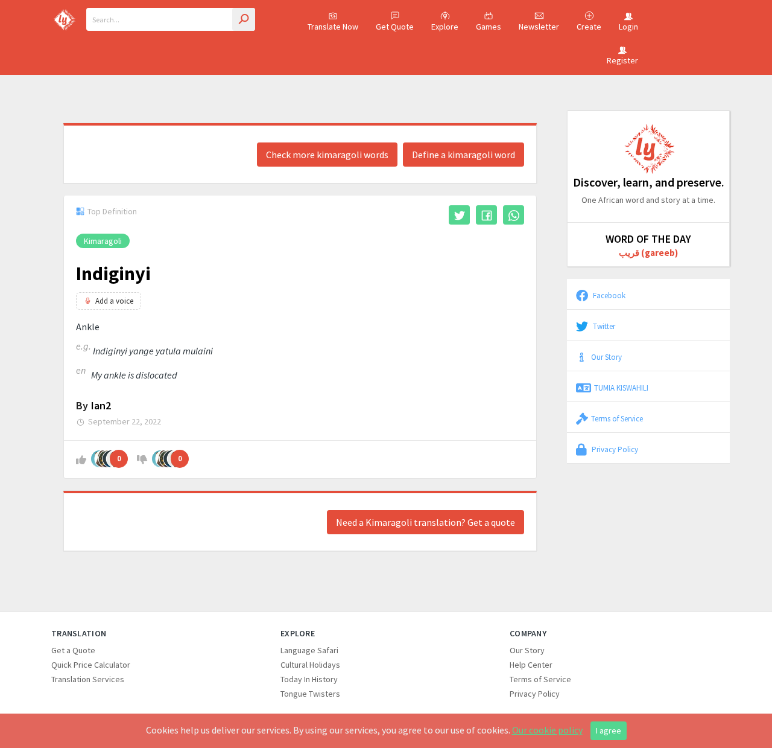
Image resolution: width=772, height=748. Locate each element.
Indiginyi (113, 273)
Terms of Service (617, 418)
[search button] (243, 19)
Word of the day (648, 239)
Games (488, 26)
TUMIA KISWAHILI (621, 387)
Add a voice (114, 301)
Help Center (531, 664)
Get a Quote (73, 650)
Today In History (309, 679)
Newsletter (539, 26)
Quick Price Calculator (90, 664)
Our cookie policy (547, 730)
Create (589, 26)
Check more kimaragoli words (327, 155)
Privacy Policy (614, 449)
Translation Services (87, 679)
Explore (444, 26)
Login (628, 26)
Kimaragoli (103, 240)
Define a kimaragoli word (463, 155)
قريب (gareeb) (648, 252)
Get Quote (395, 26)
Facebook (608, 295)
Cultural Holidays (310, 664)
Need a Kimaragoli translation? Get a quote (425, 522)
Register (622, 60)
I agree (608, 730)
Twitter (603, 326)
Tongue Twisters (310, 693)
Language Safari (309, 650)
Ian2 (101, 405)
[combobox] (170, 19)
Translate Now (333, 26)
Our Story (606, 357)
